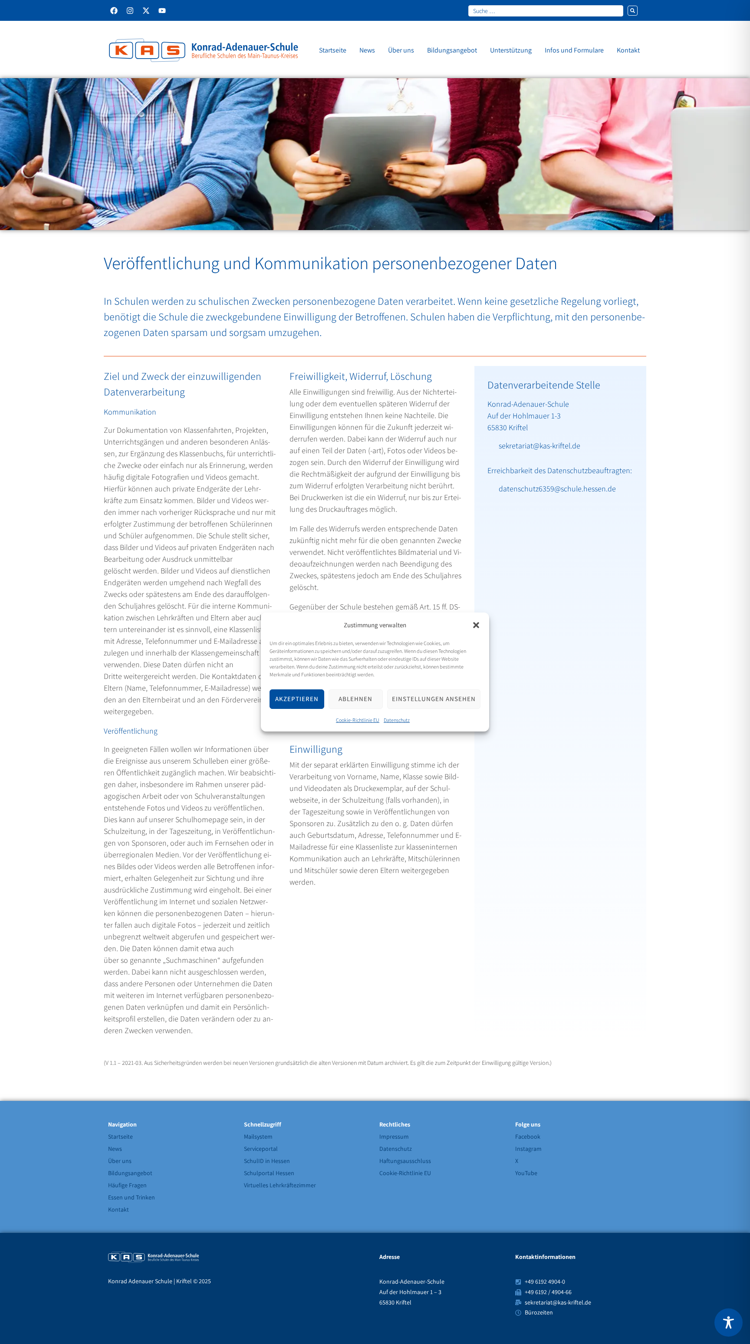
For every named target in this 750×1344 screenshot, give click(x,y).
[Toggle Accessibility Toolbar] (728, 1322)
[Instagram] (130, 10)
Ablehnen (355, 699)
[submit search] (633, 11)
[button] (476, 625)
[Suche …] (545, 10)
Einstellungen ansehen (434, 699)
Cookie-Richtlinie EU (357, 720)
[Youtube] (162, 10)
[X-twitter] (146, 10)
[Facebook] (114, 10)
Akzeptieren (297, 699)
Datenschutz (397, 720)
